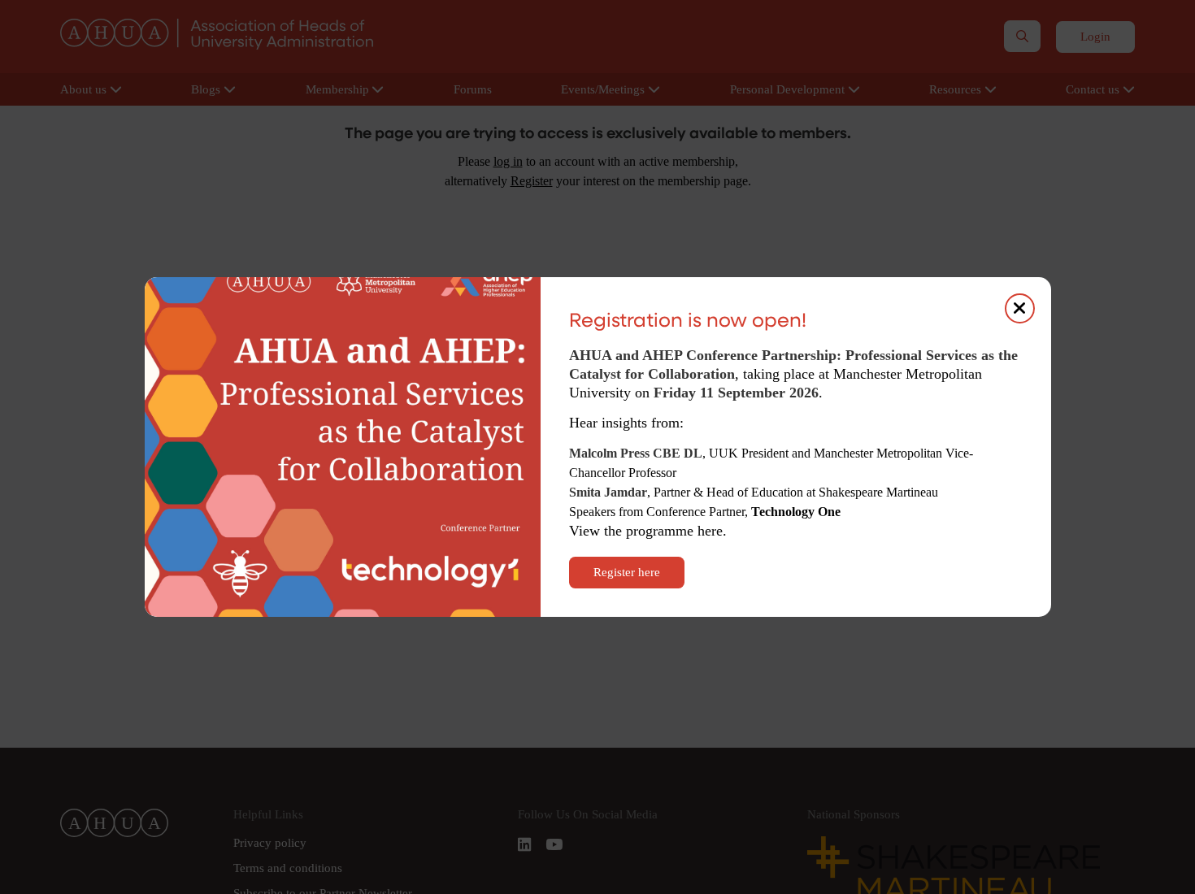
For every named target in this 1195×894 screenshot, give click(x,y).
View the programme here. (650, 531)
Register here (626, 572)
